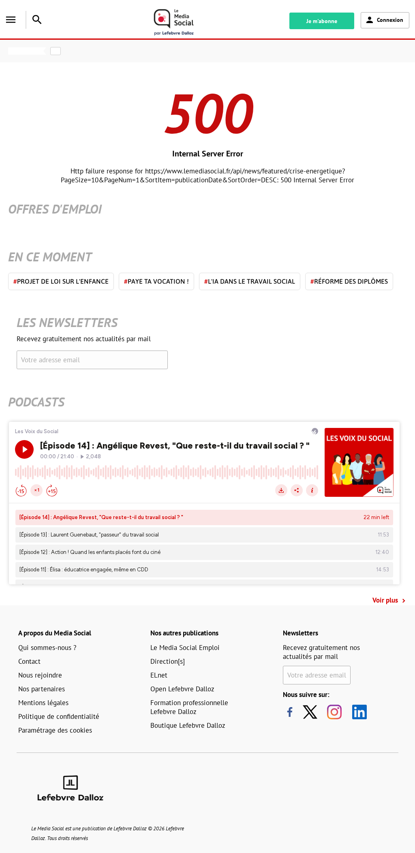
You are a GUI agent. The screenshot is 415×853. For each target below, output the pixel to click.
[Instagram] (334, 712)
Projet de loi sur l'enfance (61, 281)
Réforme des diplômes (349, 281)
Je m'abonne (321, 21)
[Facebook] (289, 712)
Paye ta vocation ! (156, 281)
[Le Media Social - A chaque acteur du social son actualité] (182, 22)
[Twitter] (312, 712)
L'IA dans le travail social (249, 281)
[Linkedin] (356, 712)
